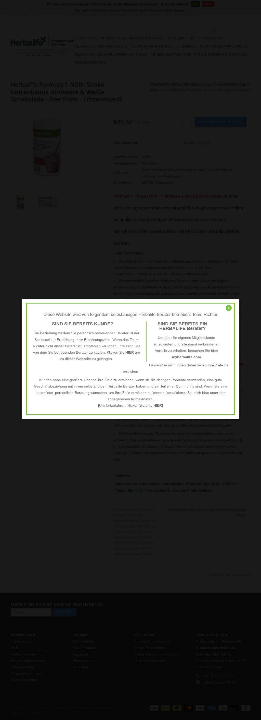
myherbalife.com (186, 357)
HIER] (158, 405)
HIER (129, 352)
